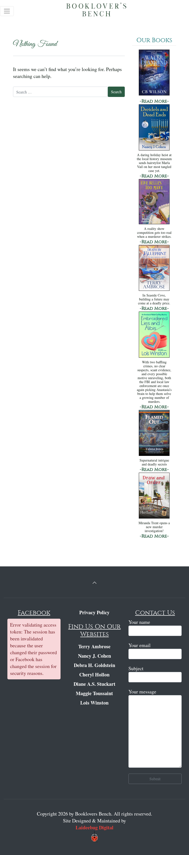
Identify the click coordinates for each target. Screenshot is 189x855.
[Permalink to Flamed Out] (154, 433)
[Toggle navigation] (7, 11)
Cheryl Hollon (94, 674)
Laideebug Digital (94, 827)
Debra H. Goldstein (94, 665)
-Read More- (154, 101)
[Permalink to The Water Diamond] (154, 73)
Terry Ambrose (94, 646)
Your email (139, 645)
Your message (142, 691)
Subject (135, 668)
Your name (139, 622)
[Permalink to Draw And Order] (154, 496)
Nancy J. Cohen (94, 655)
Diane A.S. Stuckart (94, 684)
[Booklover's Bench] (96, 11)
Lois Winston (94, 702)
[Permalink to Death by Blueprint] (154, 268)
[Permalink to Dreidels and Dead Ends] (154, 127)
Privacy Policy (94, 612)
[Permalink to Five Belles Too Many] (154, 202)
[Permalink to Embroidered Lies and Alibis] (154, 335)
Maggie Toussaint (94, 693)
